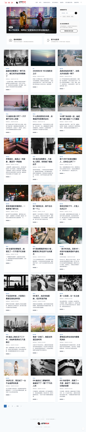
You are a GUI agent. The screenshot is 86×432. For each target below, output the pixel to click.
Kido (9, 79)
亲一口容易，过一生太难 (69, 296)
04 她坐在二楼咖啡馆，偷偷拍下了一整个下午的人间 (42, 383)
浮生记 (34, 156)
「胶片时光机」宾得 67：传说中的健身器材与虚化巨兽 (70, 251)
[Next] (54, 20)
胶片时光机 (62, 246)
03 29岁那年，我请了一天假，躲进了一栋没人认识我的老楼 (69, 383)
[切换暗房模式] (83, 428)
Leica (64, 16)
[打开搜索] (81, 2)
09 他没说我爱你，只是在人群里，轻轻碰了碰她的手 (42, 161)
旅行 (33, 68)
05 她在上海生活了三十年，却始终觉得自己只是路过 (15, 339)
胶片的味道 (64, 256)
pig (35, 76)
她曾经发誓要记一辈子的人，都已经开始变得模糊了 (15, 73)
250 (18, 406)
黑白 (72, 16)
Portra (68, 16)
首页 (37, 2)
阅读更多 (8, 89)
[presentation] (16, 58)
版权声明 (76, 2)
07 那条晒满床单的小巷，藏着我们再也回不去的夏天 (43, 251)
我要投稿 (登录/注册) (68, 31)
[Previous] (9, 20)
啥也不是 (7, 68)
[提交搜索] (76, 13)
